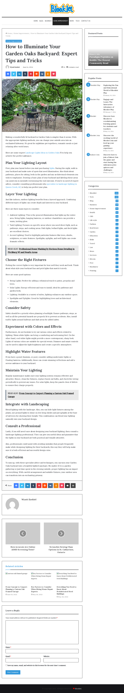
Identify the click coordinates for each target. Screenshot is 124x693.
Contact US (85, 21)
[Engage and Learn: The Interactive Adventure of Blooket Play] (95, 102)
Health (92, 212)
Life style (93, 220)
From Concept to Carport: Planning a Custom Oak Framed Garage (16, 589)
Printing (93, 271)
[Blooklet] (62, 8)
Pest (91, 263)
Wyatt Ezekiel (15, 67)
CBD (91, 216)
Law (91, 247)
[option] (103, 52)
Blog (41, 21)
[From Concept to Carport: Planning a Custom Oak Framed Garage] (16, 578)
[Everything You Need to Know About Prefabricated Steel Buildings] (68, 578)
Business (48, 21)
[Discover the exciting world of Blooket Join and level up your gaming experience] (95, 138)
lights (52, 168)
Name (8, 647)
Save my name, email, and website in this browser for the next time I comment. (37, 665)
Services (93, 255)
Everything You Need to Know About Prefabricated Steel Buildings (66, 590)
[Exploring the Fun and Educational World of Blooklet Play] (95, 88)
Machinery (94, 267)
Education (94, 236)
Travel (92, 243)
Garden (92, 232)
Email (8, 656)
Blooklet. (78, 689)
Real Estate (94, 228)
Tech (77, 21)
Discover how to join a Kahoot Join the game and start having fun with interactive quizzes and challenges (110, 162)
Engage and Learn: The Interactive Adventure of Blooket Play (108, 104)
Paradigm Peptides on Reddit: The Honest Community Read (101, 60)
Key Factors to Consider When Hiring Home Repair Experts (42, 589)
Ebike (92, 240)
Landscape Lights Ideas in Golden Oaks (42, 153)
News (72, 21)
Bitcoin (92, 259)
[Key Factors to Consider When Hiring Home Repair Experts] (42, 578)
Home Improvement (60, 21)
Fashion (93, 224)
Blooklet (93, 193)
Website (46, 656)
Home (36, 21)
